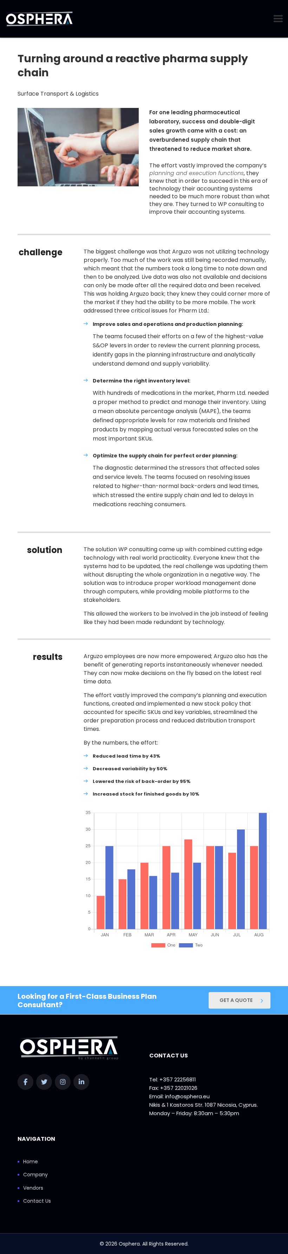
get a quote (236, 1000)
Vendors (33, 1188)
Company (35, 1175)
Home (30, 1162)
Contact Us (37, 1201)
